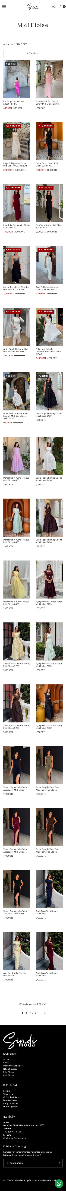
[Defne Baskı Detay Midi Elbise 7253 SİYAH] (49, 141)
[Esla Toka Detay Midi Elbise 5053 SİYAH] (49, 203)
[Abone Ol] (58, 1163)
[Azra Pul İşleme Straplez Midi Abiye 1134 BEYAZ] (49, 265)
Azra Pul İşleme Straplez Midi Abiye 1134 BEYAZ (48, 288)
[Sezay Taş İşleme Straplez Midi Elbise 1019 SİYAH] (16, 265)
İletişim (7, 1090)
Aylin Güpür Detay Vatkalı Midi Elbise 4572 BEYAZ (16, 350)
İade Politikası (10, 1100)
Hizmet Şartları (10, 1106)
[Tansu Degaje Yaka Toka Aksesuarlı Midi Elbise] (16, 765)
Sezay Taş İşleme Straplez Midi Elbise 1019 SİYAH (16, 288)
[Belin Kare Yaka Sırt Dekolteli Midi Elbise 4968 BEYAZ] (49, 327)
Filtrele (32, 53)
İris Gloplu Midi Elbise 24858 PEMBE (13, 102)
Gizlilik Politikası (11, 1097)
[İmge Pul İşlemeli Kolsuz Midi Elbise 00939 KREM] (16, 141)
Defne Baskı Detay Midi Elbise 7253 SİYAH (47, 164)
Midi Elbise (8, 1075)
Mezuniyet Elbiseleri (13, 1065)
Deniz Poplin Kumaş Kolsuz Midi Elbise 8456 (49, 414)
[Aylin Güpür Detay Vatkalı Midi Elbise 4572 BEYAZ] (16, 327)
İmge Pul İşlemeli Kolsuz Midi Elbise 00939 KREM (15, 164)
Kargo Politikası (10, 1103)
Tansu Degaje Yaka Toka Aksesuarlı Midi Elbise (15, 788)
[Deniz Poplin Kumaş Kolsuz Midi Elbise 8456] (49, 391)
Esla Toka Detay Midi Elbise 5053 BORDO (16, 226)
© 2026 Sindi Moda (12, 1180)
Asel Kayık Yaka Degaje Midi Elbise (47, 912)
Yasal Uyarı (8, 1094)
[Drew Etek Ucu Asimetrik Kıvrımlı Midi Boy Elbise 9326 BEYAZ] (16, 391)
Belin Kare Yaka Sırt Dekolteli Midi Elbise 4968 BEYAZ (48, 352)
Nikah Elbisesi (10, 1069)
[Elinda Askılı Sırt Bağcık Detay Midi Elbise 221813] (49, 79)
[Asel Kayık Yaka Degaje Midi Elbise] (49, 889)
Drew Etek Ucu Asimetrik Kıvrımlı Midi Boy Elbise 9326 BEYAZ (15, 416)
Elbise (6, 1062)
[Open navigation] (4, 6)
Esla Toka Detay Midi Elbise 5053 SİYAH (49, 226)
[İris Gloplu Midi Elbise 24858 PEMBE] (16, 79)
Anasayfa (8, 44)
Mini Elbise (8, 1072)
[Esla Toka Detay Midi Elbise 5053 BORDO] (16, 203)
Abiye (6, 1059)
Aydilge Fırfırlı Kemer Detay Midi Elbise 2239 (49, 603)
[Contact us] (59, 1183)
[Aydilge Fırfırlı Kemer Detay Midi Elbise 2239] (49, 579)
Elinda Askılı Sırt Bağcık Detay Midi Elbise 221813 (47, 102)
